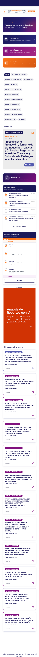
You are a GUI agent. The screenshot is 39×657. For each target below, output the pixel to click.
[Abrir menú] (3, 3)
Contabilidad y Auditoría (13, 89)
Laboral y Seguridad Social (13, 114)
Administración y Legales (13, 79)
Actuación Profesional (19, 74)
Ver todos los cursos (19, 226)
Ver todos (19, 281)
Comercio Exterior (11, 84)
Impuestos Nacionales (12, 104)
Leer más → (29, 165)
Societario (22, 119)
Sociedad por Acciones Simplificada (18, 211)
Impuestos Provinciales (12, 109)
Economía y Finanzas (11, 94)
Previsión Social (10, 119)
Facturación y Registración (13, 99)
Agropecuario (28, 79)
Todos (7, 74)
